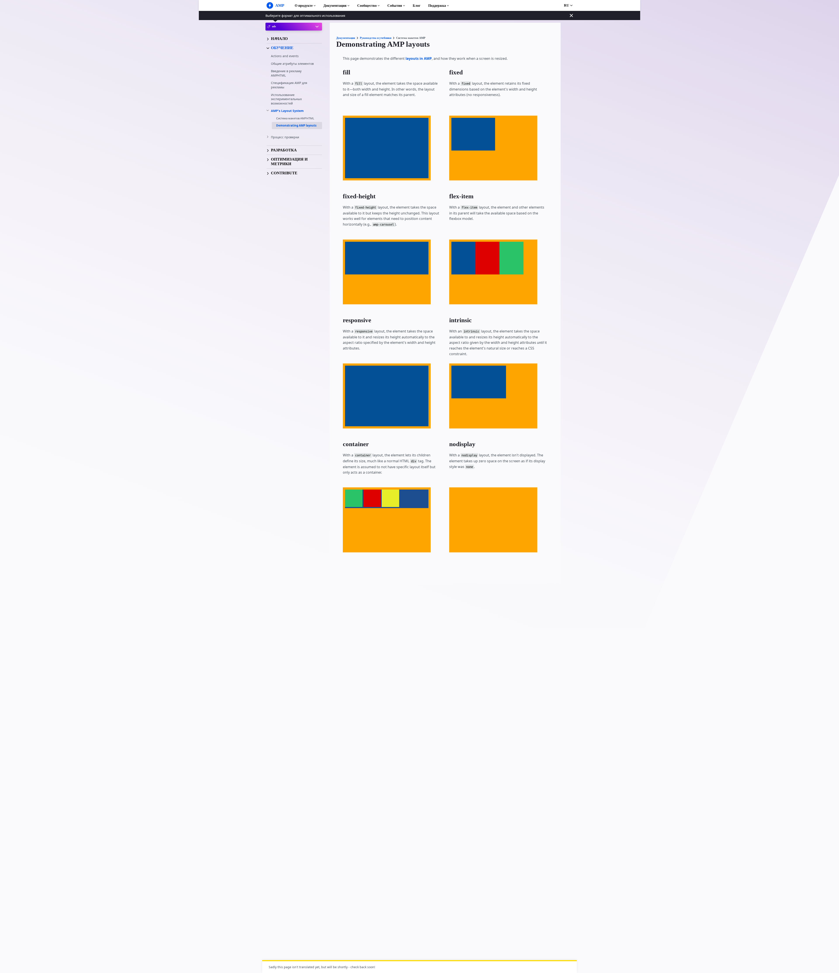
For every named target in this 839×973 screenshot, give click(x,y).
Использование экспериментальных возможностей (286, 99)
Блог (416, 5)
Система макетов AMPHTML (295, 118)
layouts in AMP (419, 58)
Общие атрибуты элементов (292, 63)
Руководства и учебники (375, 37)
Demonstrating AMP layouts (296, 125)
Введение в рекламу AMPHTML (286, 73)
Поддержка (437, 5)
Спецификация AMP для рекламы (289, 85)
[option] (353, 498)
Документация (335, 5)
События (394, 5)
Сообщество (367, 5)
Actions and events (285, 56)
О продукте (304, 5)
